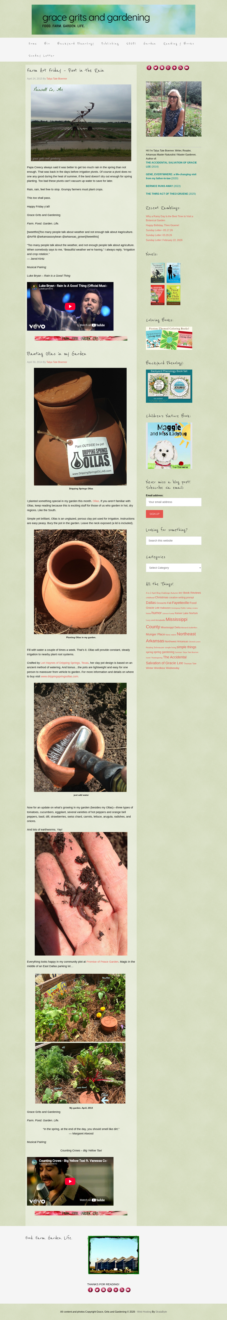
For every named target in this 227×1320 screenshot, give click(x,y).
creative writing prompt (181, 597)
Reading (149, 647)
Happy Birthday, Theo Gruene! (162, 225)
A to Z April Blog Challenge (158, 593)
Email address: (154, 495)
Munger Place (155, 634)
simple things (186, 647)
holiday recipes (192, 608)
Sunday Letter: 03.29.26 (159, 235)
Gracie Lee (153, 607)
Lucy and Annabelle (155, 620)
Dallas (151, 603)
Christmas (161, 597)
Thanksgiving (156, 658)
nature (173, 635)
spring (149, 652)
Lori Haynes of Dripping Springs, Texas (65, 662)
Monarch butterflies (189, 628)
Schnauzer (159, 647)
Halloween (165, 608)
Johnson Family (168, 613)
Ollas (96, 501)
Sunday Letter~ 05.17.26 (159, 230)
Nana (168, 635)
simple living (170, 647)
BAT (181, 593)
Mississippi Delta (171, 627)
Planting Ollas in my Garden (56, 354)
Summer (178, 652)
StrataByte (161, 1311)
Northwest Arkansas (176, 641)
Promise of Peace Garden (102, 961)
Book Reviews (192, 592)
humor (156, 613)
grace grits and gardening (113, 20)
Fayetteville (180, 603)
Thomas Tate (190, 663)
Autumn (174, 593)
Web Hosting (144, 1311)
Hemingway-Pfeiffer (178, 608)
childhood (150, 597)
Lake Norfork (190, 613)
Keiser (178, 613)
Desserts (161, 603)
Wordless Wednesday (166, 668)
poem (198, 642)
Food (193, 603)
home (148, 613)
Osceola (192, 642)
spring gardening (164, 652)
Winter (149, 668)
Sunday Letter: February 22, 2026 (164, 240)
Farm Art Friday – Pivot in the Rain (65, 70)
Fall (169, 603)
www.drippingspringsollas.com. (60, 676)
